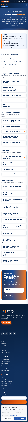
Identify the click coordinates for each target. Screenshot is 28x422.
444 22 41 (6, 1)
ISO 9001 (3, 341)
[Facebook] (6, 333)
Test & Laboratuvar (6, 383)
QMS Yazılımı (4, 379)
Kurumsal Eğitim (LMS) (6, 381)
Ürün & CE (18, 61)
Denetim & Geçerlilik (17, 64)
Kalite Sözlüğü (4, 363)
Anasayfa (8, 11)
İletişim (3, 388)
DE (26, 1)
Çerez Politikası (14, 415)
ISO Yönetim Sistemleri (8, 61)
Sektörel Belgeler (5, 352)
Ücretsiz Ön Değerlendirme (10, 290)
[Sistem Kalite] (4, 5)
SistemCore (19, 1)
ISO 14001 (3, 343)
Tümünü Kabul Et (20, 418)
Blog (2, 366)
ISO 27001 (3, 348)
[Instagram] (10, 333)
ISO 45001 (3, 346)
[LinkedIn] (3, 333)
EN (24, 1)
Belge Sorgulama (5, 368)
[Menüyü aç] (25, 5)
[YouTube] (14, 333)
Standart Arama (5, 359)
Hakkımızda (4, 385)
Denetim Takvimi (5, 370)
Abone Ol (14, 402)
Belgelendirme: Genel (8, 58)
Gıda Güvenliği (6, 64)
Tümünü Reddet (7, 418)
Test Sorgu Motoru (5, 361)
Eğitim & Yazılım (6, 67)
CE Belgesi (3, 350)
